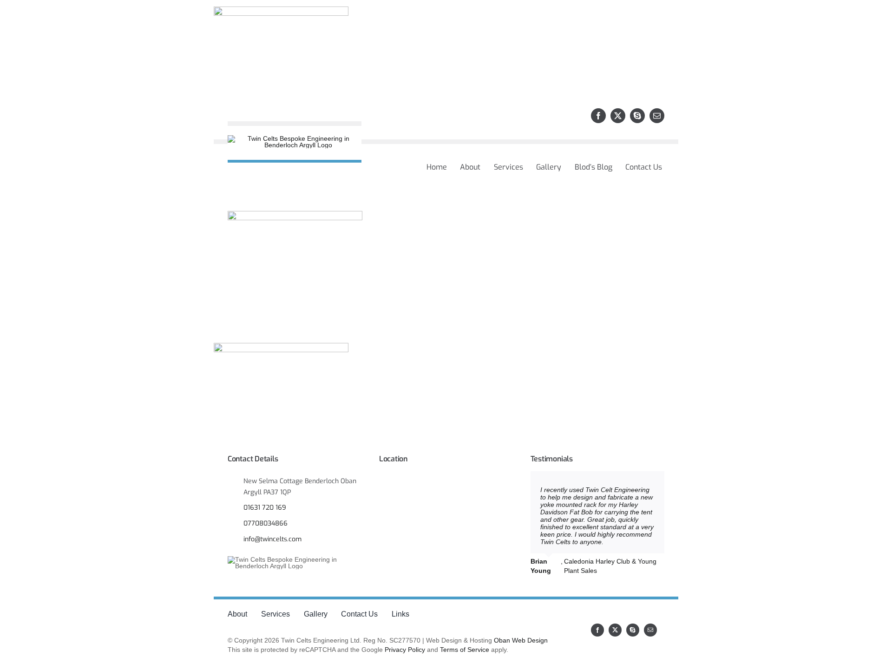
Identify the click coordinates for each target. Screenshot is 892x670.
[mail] (656, 115)
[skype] (637, 115)
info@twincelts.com (272, 539)
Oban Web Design (521, 640)
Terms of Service (464, 649)
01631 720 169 (264, 507)
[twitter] (617, 115)
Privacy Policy (405, 649)
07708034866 (265, 523)
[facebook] (598, 115)
